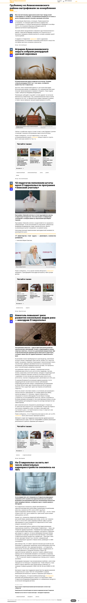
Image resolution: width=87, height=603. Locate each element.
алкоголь (18, 455)
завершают (50, 270)
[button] (35, 68)
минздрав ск (30, 596)
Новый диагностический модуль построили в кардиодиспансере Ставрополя (34, 590)
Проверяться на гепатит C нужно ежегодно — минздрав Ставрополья (32, 592)
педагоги (27, 307)
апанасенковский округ (32, 172)
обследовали (49, 576)
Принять (73, 600)
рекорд (17, 175)
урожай (47, 172)
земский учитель (19, 307)
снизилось (18, 415)
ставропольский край (20, 172)
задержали (33, 39)
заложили (35, 137)
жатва (41, 172)
